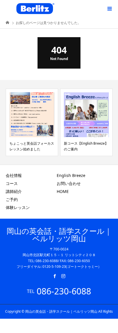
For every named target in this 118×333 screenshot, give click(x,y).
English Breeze (71, 175)
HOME (63, 191)
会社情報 (14, 175)
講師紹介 (14, 191)
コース (12, 183)
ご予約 (12, 199)
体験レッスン (18, 207)
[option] (32, 122)
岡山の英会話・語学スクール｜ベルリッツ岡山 (59, 234)
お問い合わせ (69, 183)
